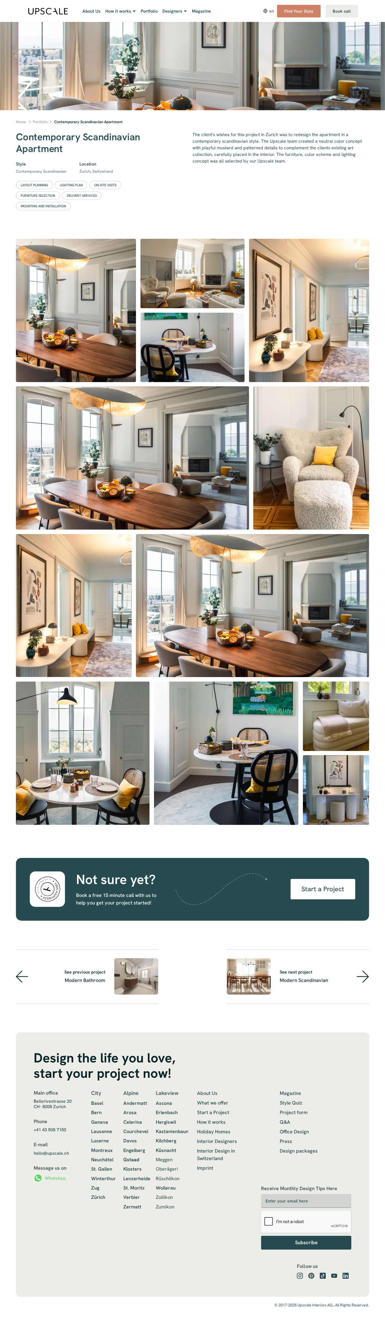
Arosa (130, 1112)
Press (286, 1141)
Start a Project (322, 889)
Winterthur (103, 1178)
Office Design (294, 1131)
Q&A (285, 1122)
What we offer (212, 1102)
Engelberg (134, 1150)
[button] (118, 11)
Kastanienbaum (173, 1131)
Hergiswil (166, 1122)
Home (21, 121)
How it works (211, 1122)
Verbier (131, 1197)
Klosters (132, 1169)
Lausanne (101, 1131)
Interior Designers (217, 1141)
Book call (342, 11)
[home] (48, 11)
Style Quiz (291, 1102)
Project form (294, 1112)
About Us (91, 11)
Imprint (205, 1168)
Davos (130, 1141)
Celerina (132, 1122)
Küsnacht (166, 1150)
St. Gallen (101, 1169)
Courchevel (135, 1131)
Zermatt (132, 1207)
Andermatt (135, 1103)
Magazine (201, 11)
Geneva (99, 1122)
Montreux (102, 1150)
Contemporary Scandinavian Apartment (88, 121)
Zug (95, 1188)
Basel (97, 1103)
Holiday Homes (213, 1131)
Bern (96, 1112)
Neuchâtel (102, 1159)
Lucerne (100, 1141)
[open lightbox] (76, 310)
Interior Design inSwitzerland (216, 1154)
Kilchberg (166, 1141)
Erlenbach (167, 1112)
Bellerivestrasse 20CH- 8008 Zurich (53, 1104)
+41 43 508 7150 (50, 1129)
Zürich (98, 1197)
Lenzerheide (136, 1178)
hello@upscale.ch (51, 1153)
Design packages (299, 1150)
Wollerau (166, 1188)
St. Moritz (134, 1188)
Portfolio (149, 11)
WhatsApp (55, 1178)
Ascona (164, 1103)
